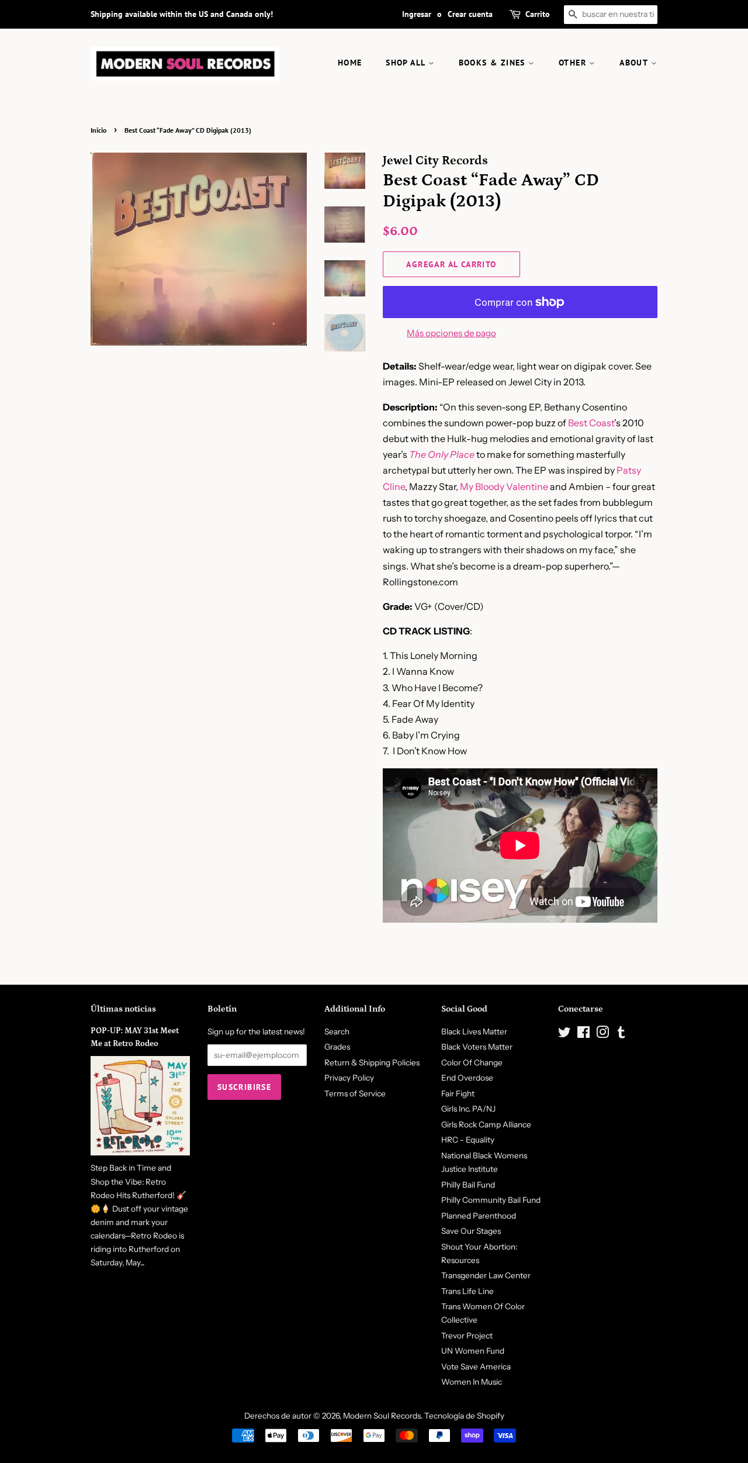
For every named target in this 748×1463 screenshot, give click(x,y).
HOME (350, 62)
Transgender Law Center (486, 1275)
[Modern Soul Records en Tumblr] (621, 1034)
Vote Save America (476, 1366)
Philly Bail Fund (468, 1184)
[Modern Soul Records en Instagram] (602, 1034)
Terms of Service (355, 1093)
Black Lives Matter (474, 1031)
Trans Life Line (467, 1291)
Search (336, 1031)
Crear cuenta (470, 14)
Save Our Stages (471, 1231)
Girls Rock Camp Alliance (486, 1124)
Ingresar (416, 14)
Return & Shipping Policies (372, 1062)
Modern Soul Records (382, 1415)
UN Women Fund (472, 1350)
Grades (337, 1046)
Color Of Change (472, 1062)
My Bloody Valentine (504, 486)
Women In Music (471, 1381)
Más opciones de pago (451, 333)
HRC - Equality (467, 1139)
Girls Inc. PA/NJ (468, 1108)
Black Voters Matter (476, 1046)
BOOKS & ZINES (494, 62)
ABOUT (634, 62)
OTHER (574, 62)
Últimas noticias (123, 1009)
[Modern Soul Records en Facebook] (583, 1034)
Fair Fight (458, 1093)
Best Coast (591, 423)
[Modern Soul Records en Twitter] (564, 1034)
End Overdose (467, 1077)
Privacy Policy (349, 1077)
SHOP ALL (407, 62)
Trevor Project (467, 1335)
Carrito (537, 14)
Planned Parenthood (478, 1215)
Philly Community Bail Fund (491, 1200)
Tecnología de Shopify (464, 1415)
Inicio (98, 130)
